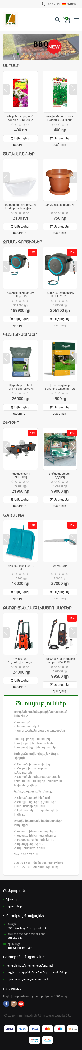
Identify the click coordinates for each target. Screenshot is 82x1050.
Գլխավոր (11, 899)
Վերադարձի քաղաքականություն (27, 979)
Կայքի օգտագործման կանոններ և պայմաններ (36, 972)
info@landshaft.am (20, 948)
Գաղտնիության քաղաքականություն (30, 965)
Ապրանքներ (14, 906)
